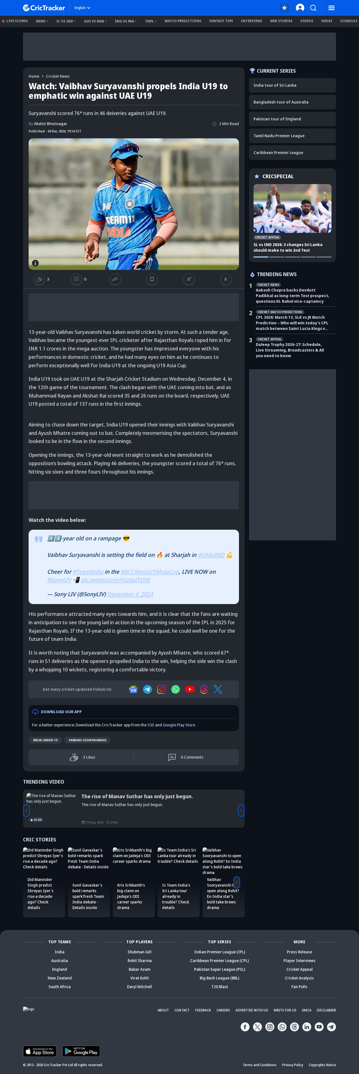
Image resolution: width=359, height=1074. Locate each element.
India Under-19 (45, 740)
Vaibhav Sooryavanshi (87, 740)
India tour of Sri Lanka (275, 85)
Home (34, 76)
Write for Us (285, 1010)
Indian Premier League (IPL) (219, 951)
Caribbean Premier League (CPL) (219, 960)
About (163, 1010)
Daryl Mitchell (139, 986)
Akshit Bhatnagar (48, 123)
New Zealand (60, 978)
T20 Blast (219, 986)
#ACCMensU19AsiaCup (150, 571)
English (80, 7)
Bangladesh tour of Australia (281, 102)
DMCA (306, 1010)
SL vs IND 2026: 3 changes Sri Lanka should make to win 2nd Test (288, 247)
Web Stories (281, 21)
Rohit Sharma (140, 960)
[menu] (331, 7)
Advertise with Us (252, 1010)
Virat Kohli (139, 978)
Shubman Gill (139, 951)
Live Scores (17, 21)
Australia (59, 960)
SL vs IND (64, 21)
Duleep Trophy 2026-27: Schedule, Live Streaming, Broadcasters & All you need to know (290, 350)
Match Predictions (183, 21)
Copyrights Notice (322, 1064)
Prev (26, 810)
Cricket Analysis (299, 978)
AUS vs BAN (94, 21)
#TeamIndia (88, 571)
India (60, 951)
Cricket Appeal (299, 969)
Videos (306, 21)
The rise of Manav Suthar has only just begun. (137, 796)
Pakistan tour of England (277, 118)
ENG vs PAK (124, 21)
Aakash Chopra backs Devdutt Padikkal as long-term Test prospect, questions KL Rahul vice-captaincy (292, 295)
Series (326, 21)
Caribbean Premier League (278, 152)
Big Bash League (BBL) (219, 978)
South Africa (60, 986)
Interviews (251, 21)
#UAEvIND (211, 555)
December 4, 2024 (130, 594)
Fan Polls (299, 986)
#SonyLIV (59, 580)
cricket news (58, 76)
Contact (182, 1010)
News (40, 21)
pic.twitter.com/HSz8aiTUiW (115, 580)
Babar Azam (139, 969)
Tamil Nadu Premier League (279, 135)
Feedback (203, 1010)
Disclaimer (326, 1010)
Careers (223, 1010)
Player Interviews (300, 960)
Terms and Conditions (260, 1064)
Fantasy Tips (221, 21)
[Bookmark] (152, 279)
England (59, 969)
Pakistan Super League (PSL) (219, 969)
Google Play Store (179, 725)
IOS (151, 725)
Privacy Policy (292, 1064)
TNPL (149, 21)
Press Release (299, 951)
